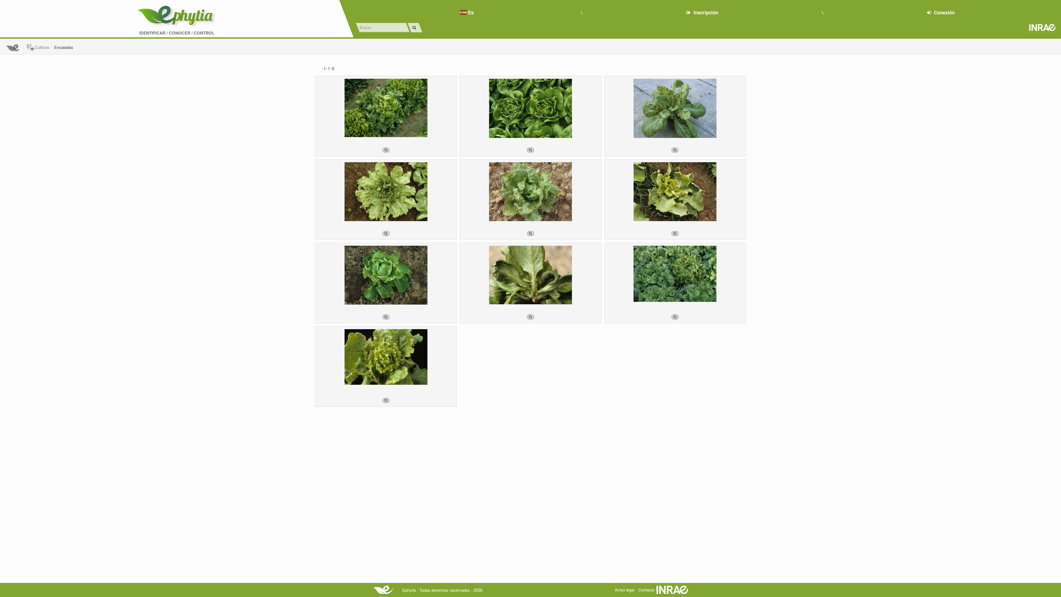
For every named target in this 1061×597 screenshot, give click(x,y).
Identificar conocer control (176, 33)
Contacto (646, 590)
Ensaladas (63, 47)
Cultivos (42, 47)
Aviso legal (624, 590)
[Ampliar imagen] (386, 150)
